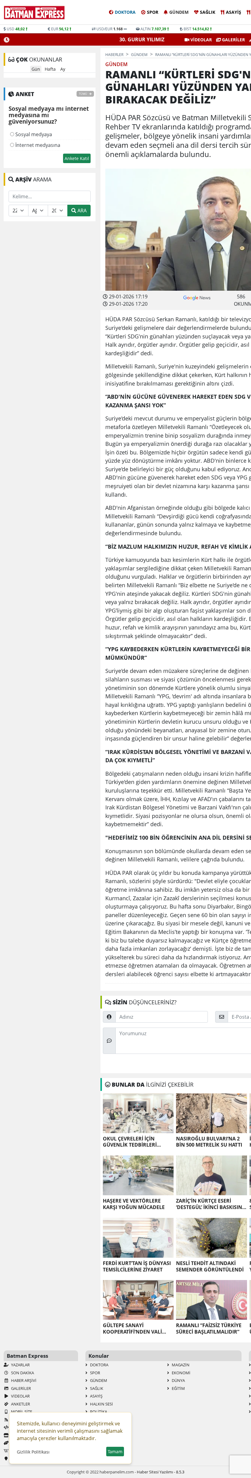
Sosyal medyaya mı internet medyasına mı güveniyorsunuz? (49, 115)
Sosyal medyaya (33, 134)
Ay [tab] (62, 69)
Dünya (178, 1380)
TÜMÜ (83, 94)
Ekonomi (180, 1372)
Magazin (180, 1365)
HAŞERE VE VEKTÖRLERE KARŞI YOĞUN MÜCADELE (134, 1204)
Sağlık (207, 12)
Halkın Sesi (101, 1404)
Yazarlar (20, 1365)
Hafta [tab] (50, 69)
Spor (152, 12)
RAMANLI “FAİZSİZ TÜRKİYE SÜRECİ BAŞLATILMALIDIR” (209, 1328)
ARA (81, 210)
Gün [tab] (36, 69)
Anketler (20, 1404)
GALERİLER (233, 40)
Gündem (179, 12)
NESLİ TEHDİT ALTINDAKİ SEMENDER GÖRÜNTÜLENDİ (210, 1266)
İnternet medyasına (37, 145)
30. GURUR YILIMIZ (141, 39)
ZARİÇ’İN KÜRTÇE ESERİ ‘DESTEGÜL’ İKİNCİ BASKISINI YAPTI (210, 1204)
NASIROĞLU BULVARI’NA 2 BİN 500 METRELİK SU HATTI (209, 1142)
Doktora (125, 12)
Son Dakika (22, 1372)
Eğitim (178, 1388)
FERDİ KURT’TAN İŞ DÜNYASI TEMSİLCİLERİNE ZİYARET (137, 1266)
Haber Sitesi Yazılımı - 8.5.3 (160, 1472)
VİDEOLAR (200, 40)
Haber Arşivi (23, 1380)
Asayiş (233, 12)
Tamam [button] (115, 1451)
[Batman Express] (34, 12)
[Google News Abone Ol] (197, 297)
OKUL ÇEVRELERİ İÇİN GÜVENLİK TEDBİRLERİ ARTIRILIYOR (130, 1142)
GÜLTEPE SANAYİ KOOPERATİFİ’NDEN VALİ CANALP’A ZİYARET (132, 1328)
